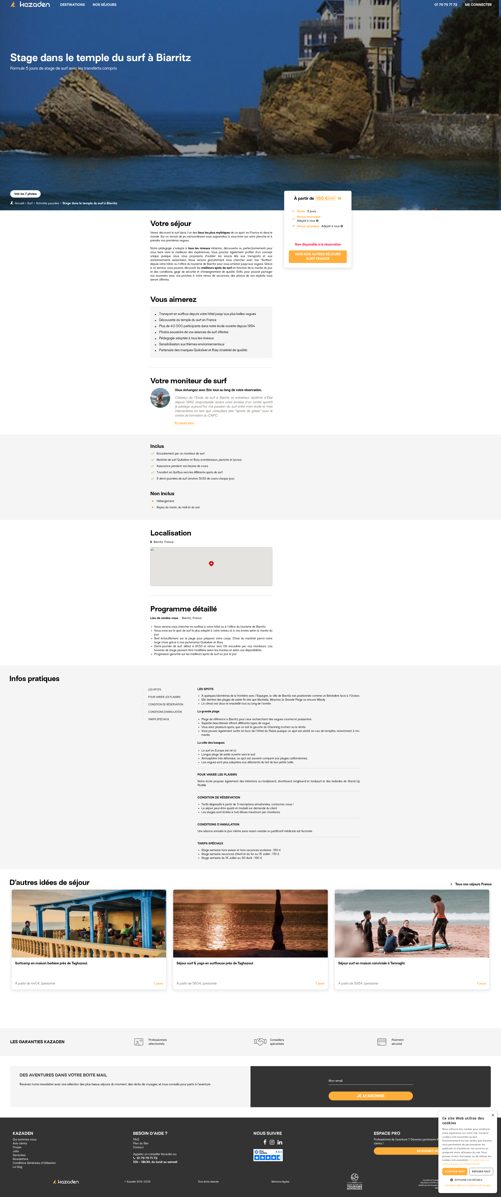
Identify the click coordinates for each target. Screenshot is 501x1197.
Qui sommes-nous (24, 1139)
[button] (467, 1180)
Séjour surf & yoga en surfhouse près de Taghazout (215, 963)
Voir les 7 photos (25, 193)
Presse (17, 1147)
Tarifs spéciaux (158, 719)
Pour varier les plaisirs (164, 697)
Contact (138, 1147)
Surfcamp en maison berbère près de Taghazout (51, 963)
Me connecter (478, 5)
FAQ (136, 1139)
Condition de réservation (165, 704)
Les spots (154, 689)
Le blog (17, 1166)
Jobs (16, 1151)
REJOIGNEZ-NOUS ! (431, 1151)
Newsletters (20, 1159)
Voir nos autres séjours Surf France (318, 257)
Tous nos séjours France (470, 884)
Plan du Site (140, 1143)
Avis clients (20, 1143)
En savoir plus (184, 423)
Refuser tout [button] (481, 1171)
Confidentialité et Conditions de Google (468, 1185)
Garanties (19, 1155)
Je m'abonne (371, 1096)
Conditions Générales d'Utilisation (34, 1163)
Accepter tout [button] (455, 1171)
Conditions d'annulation (165, 711)
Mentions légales (280, 1181)
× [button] (492, 1115)
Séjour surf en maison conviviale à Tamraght (371, 963)
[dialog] (467, 1152)
